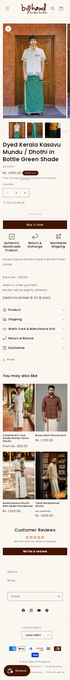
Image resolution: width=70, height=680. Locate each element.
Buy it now (35, 225)
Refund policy (35, 672)
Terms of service (55, 672)
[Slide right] (66, 131)
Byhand (33, 661)
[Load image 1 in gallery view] (17, 130)
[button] (7, 8)
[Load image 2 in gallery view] (35, 130)
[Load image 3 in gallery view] (53, 130)
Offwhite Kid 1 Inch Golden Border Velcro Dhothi (16, 438)
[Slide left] (4, 131)
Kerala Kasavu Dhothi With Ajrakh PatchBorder (18, 504)
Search (12, 572)
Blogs (11, 580)
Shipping (25, 178)
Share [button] (11, 359)
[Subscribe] (58, 596)
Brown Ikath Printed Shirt (50, 435)
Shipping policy (54, 666)
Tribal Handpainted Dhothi (47, 504)
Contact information (30, 666)
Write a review (35, 551)
